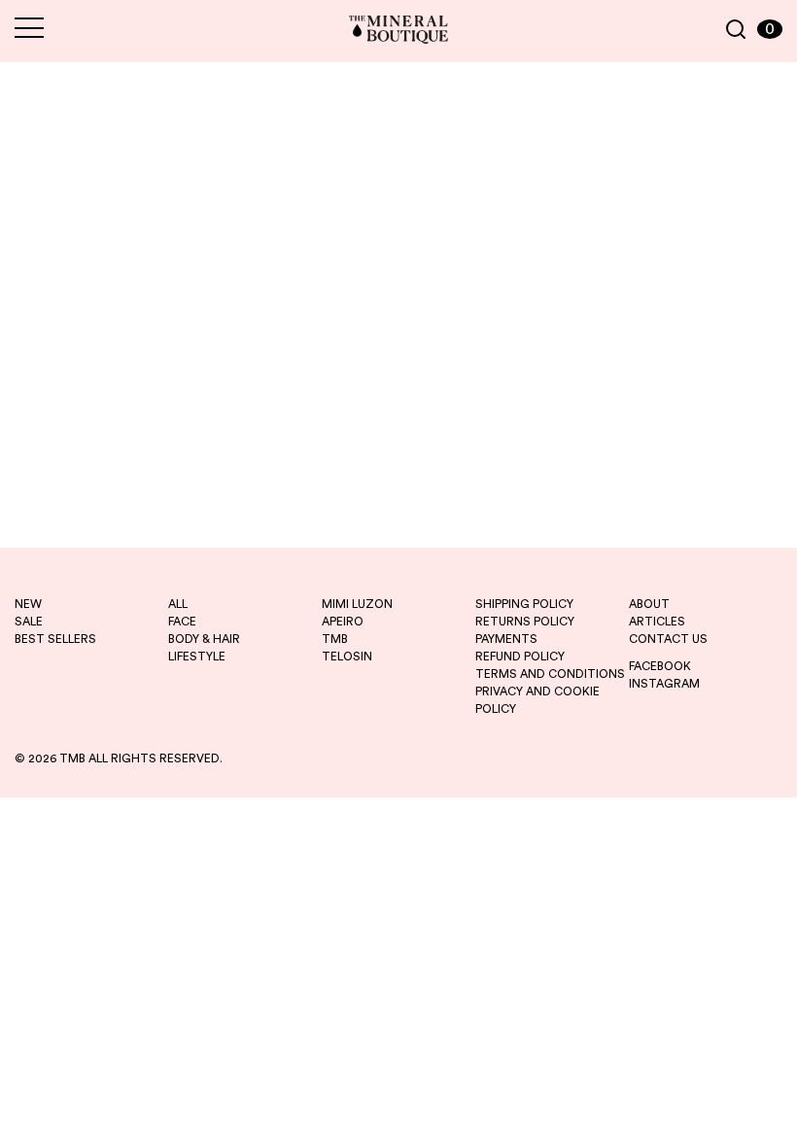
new (28, 604)
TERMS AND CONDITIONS (550, 674)
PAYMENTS (506, 639)
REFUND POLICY (520, 656)
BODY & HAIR (204, 639)
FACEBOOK (660, 666)
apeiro (343, 621)
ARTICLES (657, 621)
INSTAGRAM (664, 684)
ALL (178, 604)
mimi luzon (357, 604)
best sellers (55, 639)
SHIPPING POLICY (524, 604)
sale (29, 621)
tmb (335, 639)
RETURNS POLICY (524, 621)
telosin (347, 656)
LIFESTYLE (196, 656)
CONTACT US (668, 639)
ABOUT (649, 604)
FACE (182, 621)
